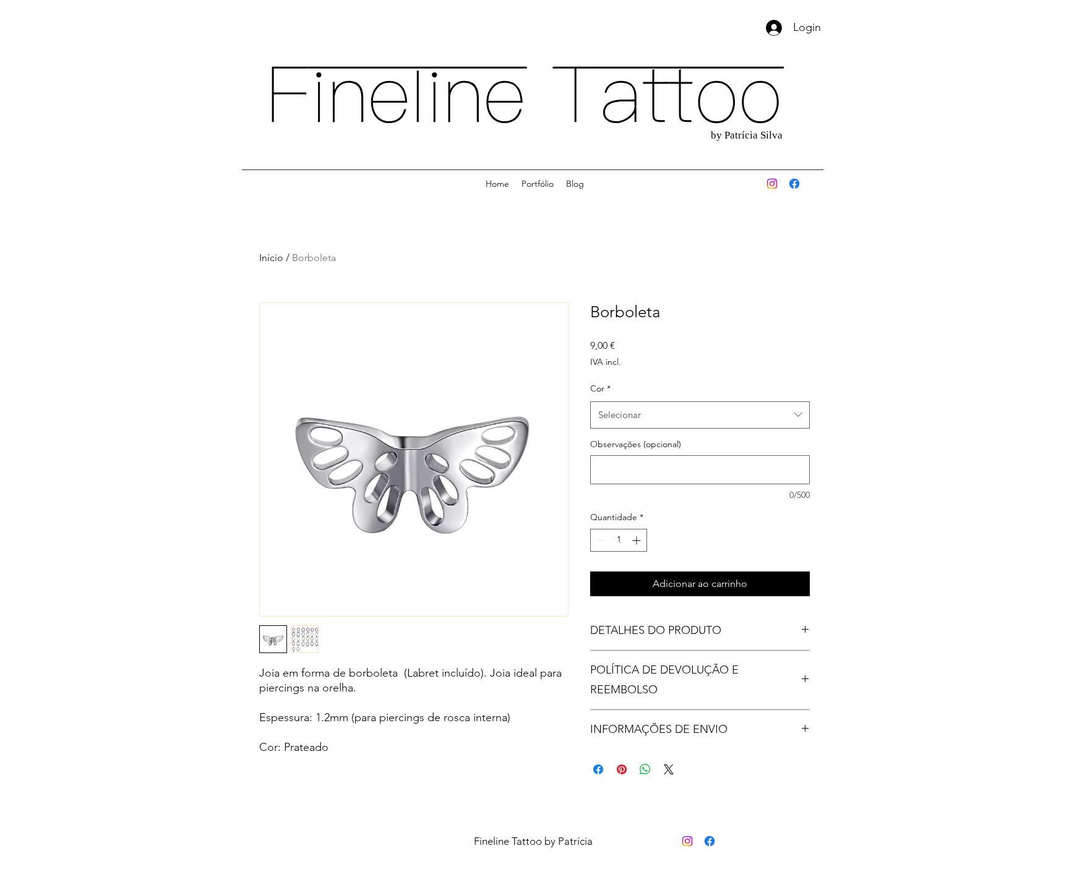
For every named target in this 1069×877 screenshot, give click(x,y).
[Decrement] (599, 540)
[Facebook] (794, 183)
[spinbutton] (618, 540)
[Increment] (637, 540)
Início (271, 257)
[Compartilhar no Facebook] (598, 769)
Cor (600, 388)
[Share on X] (668, 769)
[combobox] (700, 415)
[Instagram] (772, 183)
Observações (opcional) (635, 444)
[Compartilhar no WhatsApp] (645, 769)
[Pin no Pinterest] (621, 769)
